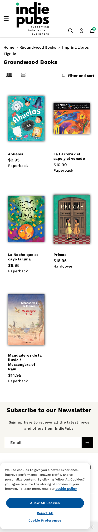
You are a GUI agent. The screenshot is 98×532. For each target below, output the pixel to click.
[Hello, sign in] (81, 30)
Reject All (45, 513)
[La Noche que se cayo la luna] (26, 219)
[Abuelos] (26, 118)
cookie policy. (66, 488)
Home (9, 47)
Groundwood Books (38, 47)
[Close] (91, 527)
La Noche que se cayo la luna (23, 257)
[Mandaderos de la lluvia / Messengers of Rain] (26, 319)
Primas (60, 255)
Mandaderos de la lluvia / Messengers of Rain (25, 362)
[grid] (9, 75)
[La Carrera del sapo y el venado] (72, 118)
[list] (23, 75)
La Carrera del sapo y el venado (69, 156)
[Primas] (72, 219)
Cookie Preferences (45, 520)
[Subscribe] (87, 442)
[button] (9, 18)
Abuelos (15, 154)
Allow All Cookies (45, 503)
